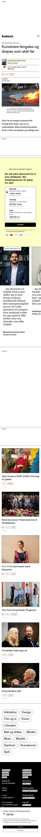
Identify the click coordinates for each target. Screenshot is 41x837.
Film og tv (10, 719)
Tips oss (25, 777)
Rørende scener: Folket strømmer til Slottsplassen (19, 521)
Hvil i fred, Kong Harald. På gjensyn (19, 610)
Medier (31, 732)
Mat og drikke (13, 732)
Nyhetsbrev (6, 770)
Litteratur (10, 725)
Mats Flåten (26, 805)
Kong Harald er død (11, 691)
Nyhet (12, 74)
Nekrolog (10, 483)
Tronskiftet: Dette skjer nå (14, 651)
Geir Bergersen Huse (16, 61)
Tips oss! (11, 69)
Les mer (10, 814)
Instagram (5, 775)
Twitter (4, 777)
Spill (7, 752)
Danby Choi (26, 783)
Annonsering (27, 772)
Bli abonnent (27, 770)
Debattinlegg (27, 775)
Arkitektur (10, 712)
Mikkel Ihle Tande (28, 798)
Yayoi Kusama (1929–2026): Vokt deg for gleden (20, 478)
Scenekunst (28, 745)
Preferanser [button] (20, 830)
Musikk (20, 738)
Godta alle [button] (20, 827)
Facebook (5, 772)
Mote (7, 738)
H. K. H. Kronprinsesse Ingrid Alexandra (16, 568)
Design (26, 712)
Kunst (7, 74)
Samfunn (7, 527)
